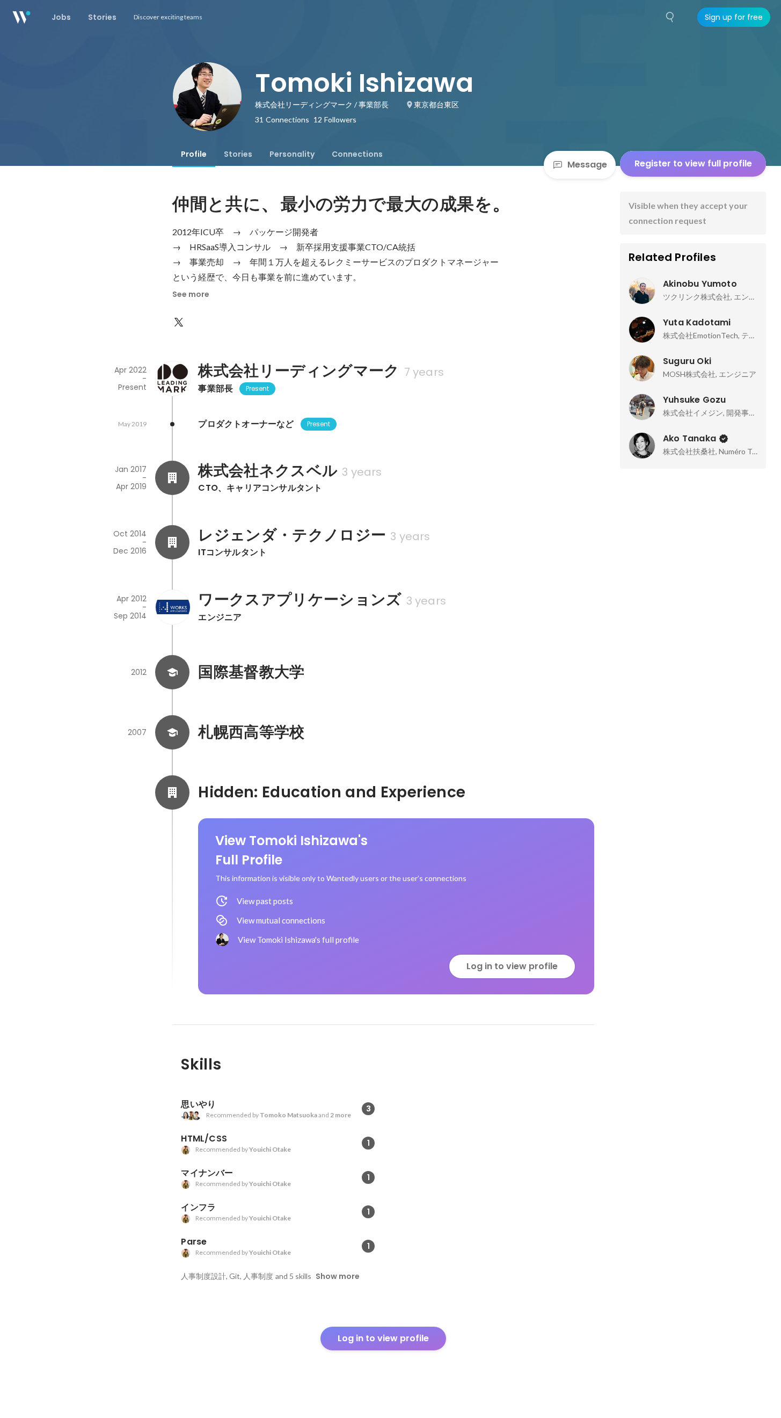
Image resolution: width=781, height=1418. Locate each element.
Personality (292, 154)
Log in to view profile (512, 966)
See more (190, 294)
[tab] (193, 154)
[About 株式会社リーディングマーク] (172, 378)
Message (587, 164)
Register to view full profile (693, 163)
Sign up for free (734, 17)
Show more (338, 1276)
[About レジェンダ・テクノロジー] (172, 542)
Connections (357, 154)
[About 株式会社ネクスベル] (172, 478)
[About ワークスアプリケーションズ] (172, 607)
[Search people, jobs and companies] (670, 17)
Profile (194, 154)
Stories (238, 154)
